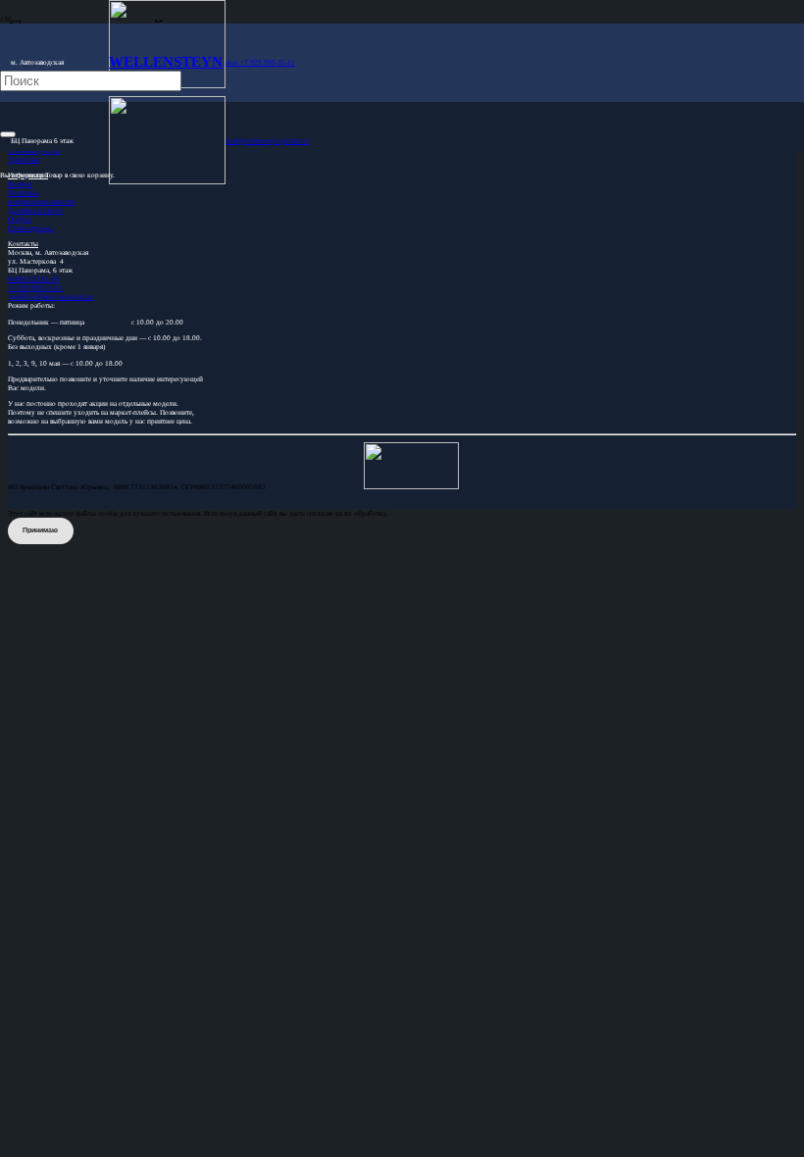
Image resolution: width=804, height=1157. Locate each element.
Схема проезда (31, 228)
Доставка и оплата (36, 210)
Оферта (19, 219)
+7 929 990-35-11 (35, 287)
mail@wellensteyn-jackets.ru (51, 296)
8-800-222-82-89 (33, 279)
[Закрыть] (8, 134)
